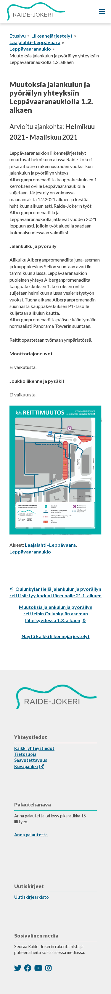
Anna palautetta (31, 834)
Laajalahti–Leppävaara (34, 42)
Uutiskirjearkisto (31, 897)
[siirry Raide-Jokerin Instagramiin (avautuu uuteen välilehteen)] (48, 968)
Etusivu (17, 35)
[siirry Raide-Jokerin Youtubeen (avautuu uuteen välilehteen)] (38, 968)
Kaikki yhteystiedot (34, 748)
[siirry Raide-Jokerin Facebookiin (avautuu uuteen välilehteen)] (27, 968)
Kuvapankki (26, 766)
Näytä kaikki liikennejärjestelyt (56, 636)
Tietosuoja (25, 754)
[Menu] (102, 11)
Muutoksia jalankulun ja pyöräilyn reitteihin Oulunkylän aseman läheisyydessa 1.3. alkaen (55, 613)
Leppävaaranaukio (30, 48)
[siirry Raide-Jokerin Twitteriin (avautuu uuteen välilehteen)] (17, 968)
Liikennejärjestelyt (52, 35)
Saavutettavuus (30, 760)
